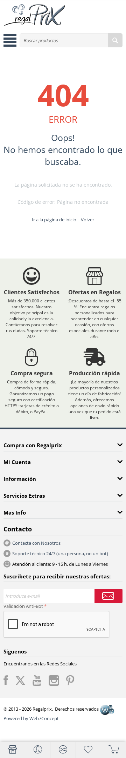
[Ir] (108, 596)
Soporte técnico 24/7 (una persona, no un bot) (60, 553)
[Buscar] (115, 40)
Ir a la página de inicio (54, 219)
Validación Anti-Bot (23, 606)
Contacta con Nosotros (36, 543)
